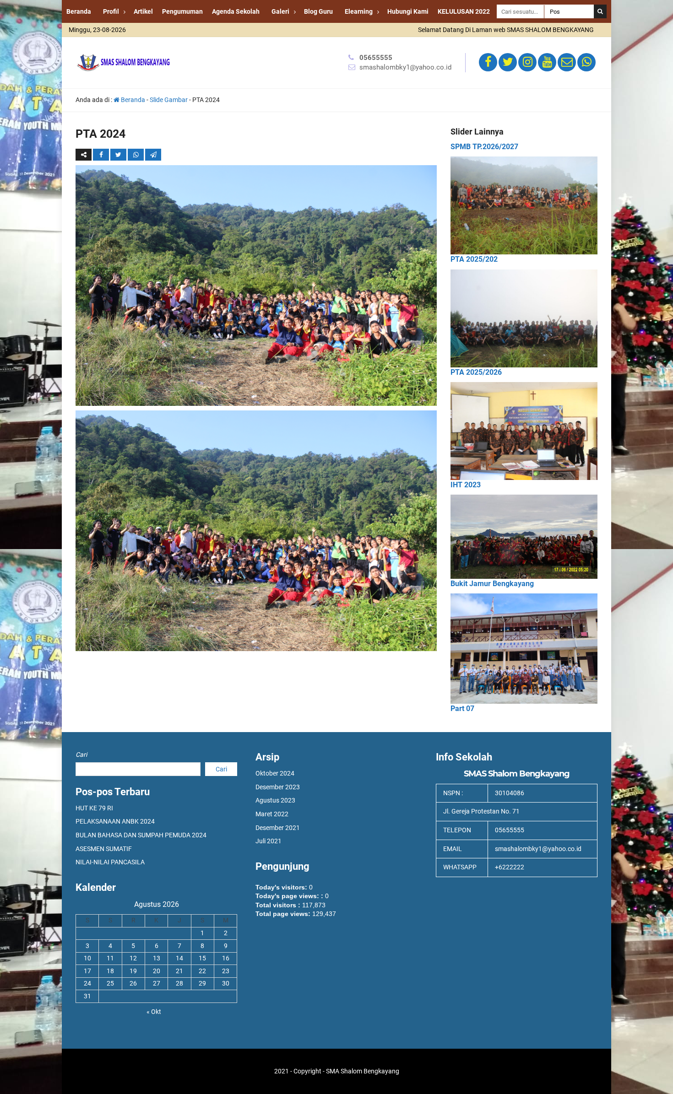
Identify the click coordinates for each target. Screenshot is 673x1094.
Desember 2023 (277, 787)
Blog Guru (318, 11)
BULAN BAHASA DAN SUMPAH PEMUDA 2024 (141, 835)
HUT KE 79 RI (94, 808)
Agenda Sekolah (236, 11)
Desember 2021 (277, 827)
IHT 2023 (465, 484)
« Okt (154, 1011)
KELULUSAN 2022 (464, 11)
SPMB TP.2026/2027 (484, 146)
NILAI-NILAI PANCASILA (110, 862)
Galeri (280, 11)
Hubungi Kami (408, 11)
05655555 (375, 58)
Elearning (359, 11)
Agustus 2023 (275, 800)
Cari (81, 754)
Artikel (143, 11)
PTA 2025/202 (474, 259)
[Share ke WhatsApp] (136, 154)
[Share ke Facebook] (101, 154)
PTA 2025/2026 (476, 372)
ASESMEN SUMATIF (104, 848)
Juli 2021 (268, 841)
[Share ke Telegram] (153, 154)
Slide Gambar (169, 99)
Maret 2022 (271, 814)
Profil (111, 11)
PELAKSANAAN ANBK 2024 (115, 821)
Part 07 (462, 708)
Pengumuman (182, 11)
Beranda (78, 11)
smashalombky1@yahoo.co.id (405, 67)
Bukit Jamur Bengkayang (492, 583)
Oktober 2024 (274, 773)
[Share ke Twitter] (119, 154)
